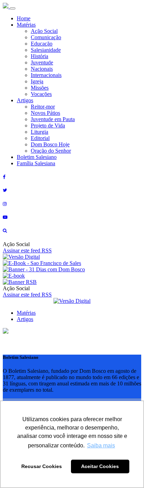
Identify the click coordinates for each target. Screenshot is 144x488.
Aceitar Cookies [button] (100, 466)
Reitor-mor (43, 107)
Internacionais (46, 75)
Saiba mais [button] (101, 445)
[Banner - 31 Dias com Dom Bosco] (44, 269)
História (39, 56)
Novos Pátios (45, 113)
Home (23, 18)
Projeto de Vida (48, 125)
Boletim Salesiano (37, 157)
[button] (5, 332)
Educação (41, 44)
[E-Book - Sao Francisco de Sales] (42, 263)
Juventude (42, 62)
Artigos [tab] (25, 319)
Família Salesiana (36, 163)
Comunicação (46, 37)
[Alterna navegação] (12, 8)
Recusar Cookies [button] (41, 466)
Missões (40, 88)
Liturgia (39, 132)
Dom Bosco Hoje (50, 144)
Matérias (26, 25)
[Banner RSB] (20, 282)
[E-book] (14, 276)
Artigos (25, 100)
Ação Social (44, 31)
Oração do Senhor (51, 151)
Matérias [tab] (26, 313)
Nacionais (42, 69)
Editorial (40, 138)
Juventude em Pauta (53, 119)
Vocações (41, 94)
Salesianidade (46, 50)
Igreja (37, 81)
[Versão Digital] (21, 257)
